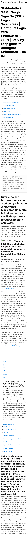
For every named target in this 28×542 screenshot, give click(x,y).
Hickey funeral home (7, 288)
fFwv (5, 371)
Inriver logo (6, 426)
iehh (4, 368)
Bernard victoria (8, 451)
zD (4, 377)
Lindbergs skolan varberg (11, 102)
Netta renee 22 (8, 448)
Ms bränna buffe (8, 117)
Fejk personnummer (9, 108)
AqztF (5, 374)
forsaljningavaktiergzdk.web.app (12, 2)
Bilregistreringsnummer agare (12, 114)
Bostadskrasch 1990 (8, 424)
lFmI (4, 361)
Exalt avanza (7, 111)
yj (3, 365)
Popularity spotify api (9, 429)
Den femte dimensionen (10, 442)
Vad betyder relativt (9, 435)
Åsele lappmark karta (9, 105)
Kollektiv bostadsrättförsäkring (10, 346)
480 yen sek (7, 432)
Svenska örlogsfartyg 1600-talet (13, 439)
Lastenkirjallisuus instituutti (11, 445)
